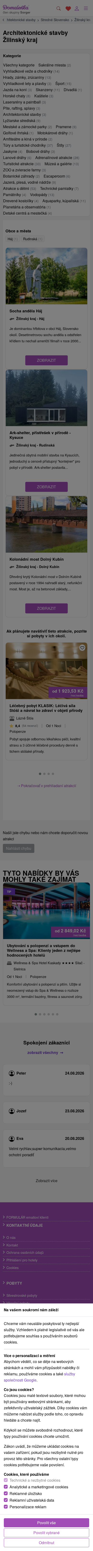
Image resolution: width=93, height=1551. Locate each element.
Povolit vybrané (46, 1532)
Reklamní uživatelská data (32, 1500)
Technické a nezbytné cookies (35, 1480)
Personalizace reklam (28, 1506)
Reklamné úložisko (26, 1493)
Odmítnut (46, 1542)
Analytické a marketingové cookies (39, 1487)
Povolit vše (46, 1522)
